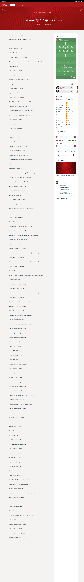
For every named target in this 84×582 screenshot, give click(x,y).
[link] (12, 5)
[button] (40, 5)
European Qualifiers (4, 5)
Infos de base (15, 29)
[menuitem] (14, 5)
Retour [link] (5, 10)
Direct (8, 29)
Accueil (4, 29)
